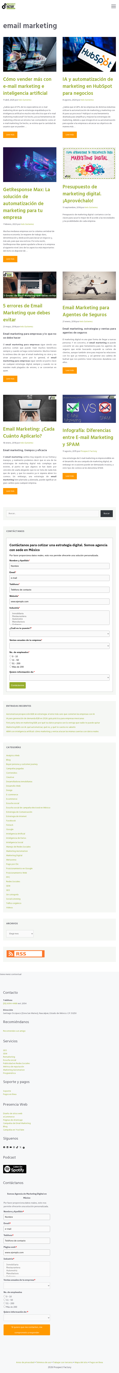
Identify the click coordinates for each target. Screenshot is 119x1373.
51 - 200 (16, 663)
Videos (9, 907)
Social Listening (13, 899)
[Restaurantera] (59, 616)
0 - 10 (15, 656)
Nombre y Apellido (19, 560)
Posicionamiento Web (16, 873)
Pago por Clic (12, 864)
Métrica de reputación (13, 1067)
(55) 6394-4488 (10, 1003)
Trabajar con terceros (63, 1362)
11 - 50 (15, 660)
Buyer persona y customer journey (22, 764)
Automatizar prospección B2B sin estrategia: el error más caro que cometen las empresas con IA (50, 714)
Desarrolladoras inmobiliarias (19, 781)
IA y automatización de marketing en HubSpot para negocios (88, 86)
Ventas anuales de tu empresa (25, 640)
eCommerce (9, 1117)
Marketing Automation (17, 851)
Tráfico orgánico (13, 903)
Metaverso (11, 860)
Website (14, 596)
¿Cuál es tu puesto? (20, 628)
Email (12, 572)
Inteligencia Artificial (15, 834)
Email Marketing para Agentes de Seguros (86, 311)
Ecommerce (11, 799)
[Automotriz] (59, 619)
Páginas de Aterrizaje (13, 1120)
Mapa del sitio (81, 1362)
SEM (8, 886)
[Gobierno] (59, 624)
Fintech (9, 825)
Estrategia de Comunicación (19, 812)
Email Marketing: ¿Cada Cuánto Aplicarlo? (29, 432)
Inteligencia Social (14, 842)
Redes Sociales (13, 881)
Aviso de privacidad (25, 1362)
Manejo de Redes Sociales (18, 847)
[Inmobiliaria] (59, 613)
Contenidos (11, 773)
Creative (10, 777)
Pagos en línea (9, 1094)
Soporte (7, 1091)
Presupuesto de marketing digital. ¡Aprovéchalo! (82, 194)
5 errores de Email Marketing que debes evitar (26, 313)
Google (9, 829)
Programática (9, 1073)
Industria (14, 608)
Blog (8, 760)
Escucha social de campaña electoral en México (28, 808)
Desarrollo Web (13, 786)
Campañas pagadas (15, 768)
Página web (10, 1247)
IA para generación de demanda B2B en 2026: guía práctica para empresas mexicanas (45, 718)
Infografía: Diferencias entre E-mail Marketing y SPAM (88, 438)
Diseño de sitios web (12, 1113)
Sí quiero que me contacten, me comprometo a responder (26, 1330)
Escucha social (12, 803)
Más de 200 (18, 667)
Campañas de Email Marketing (17, 1123)
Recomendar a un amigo (14, 1031)
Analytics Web (13, 755)
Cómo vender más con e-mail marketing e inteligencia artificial (27, 86)
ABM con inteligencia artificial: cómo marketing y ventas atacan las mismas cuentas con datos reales (52, 731)
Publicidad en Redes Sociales (16, 1063)
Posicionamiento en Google (19, 868)
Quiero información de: (22, 672)
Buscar (107, 513)
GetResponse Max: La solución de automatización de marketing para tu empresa (26, 204)
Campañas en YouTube (13, 1130)
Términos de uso (43, 1362)
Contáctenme (17, 685)
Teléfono (14, 584)
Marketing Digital (14, 855)
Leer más (10, 135)
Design (9, 790)
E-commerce (12, 795)
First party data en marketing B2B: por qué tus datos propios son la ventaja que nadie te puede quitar (53, 723)
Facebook (11, 821)
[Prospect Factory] (9, 6)
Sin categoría (12, 894)
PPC (8, 877)
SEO (8, 890)
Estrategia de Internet (16, 816)
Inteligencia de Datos (16, 838)
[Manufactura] (59, 621)
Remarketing (9, 1057)
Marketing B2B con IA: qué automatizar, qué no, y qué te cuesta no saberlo (41, 727)
